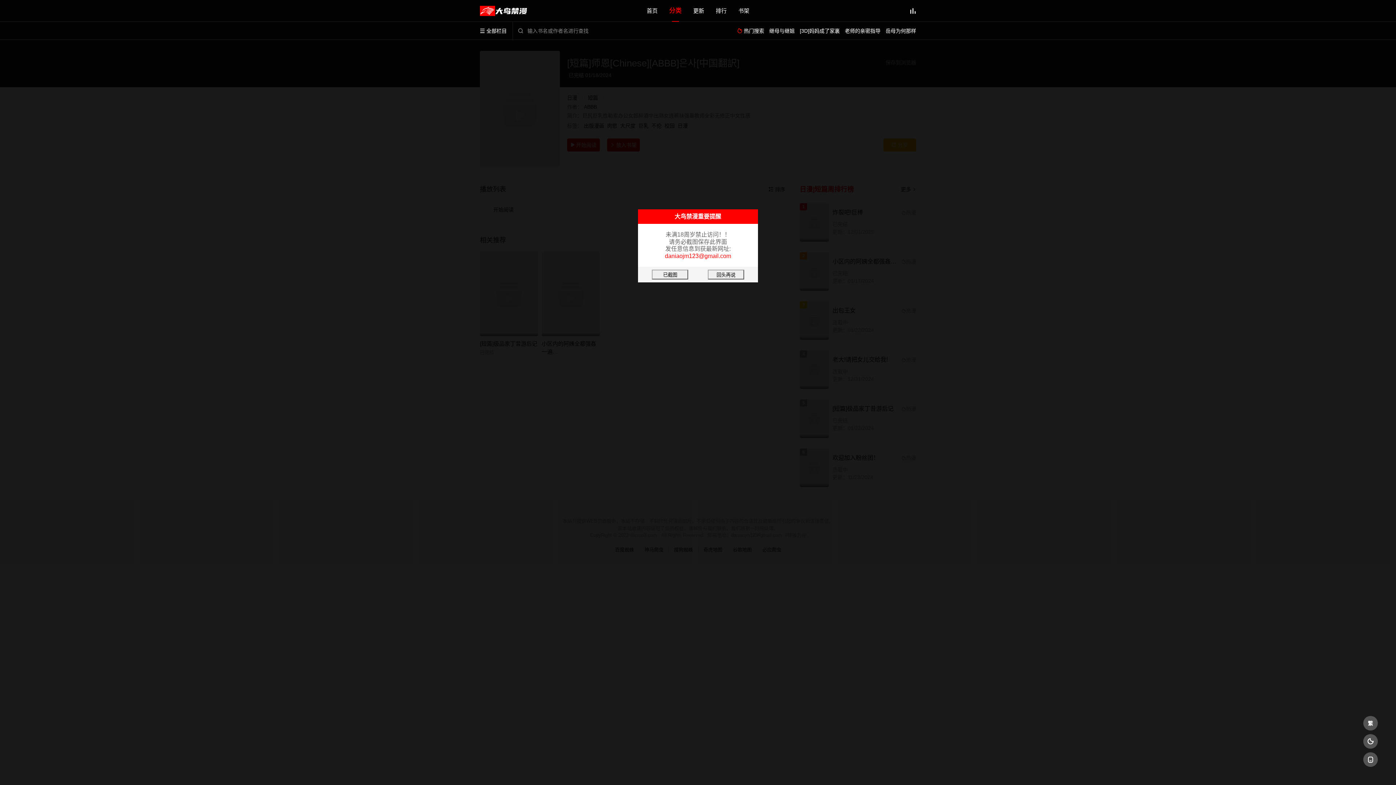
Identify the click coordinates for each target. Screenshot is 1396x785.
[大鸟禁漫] (503, 10)
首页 (652, 11)
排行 (721, 11)
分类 (675, 10)
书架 (743, 11)
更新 (698, 11)
